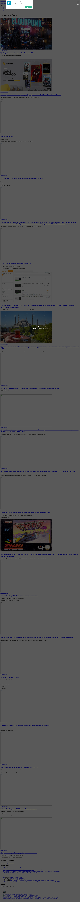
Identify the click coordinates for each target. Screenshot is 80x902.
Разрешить (28, 7)
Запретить (21, 7)
